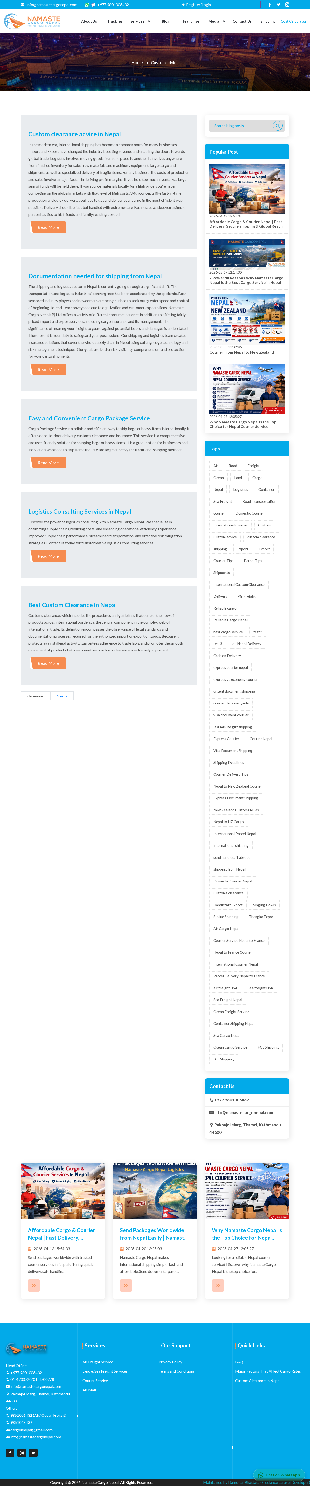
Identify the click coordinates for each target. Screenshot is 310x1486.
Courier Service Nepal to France (239, 940)
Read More (48, 227)
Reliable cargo (225, 608)
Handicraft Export (228, 905)
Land (238, 477)
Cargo (257, 477)
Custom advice (225, 537)
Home (137, 62)
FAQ (239, 1361)
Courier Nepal (261, 738)
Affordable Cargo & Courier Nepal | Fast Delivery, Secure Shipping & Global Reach (246, 223)
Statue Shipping (226, 916)
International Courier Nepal (235, 964)
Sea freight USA (260, 988)
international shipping (231, 845)
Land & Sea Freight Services (105, 1371)
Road (233, 466)
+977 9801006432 (113, 4)
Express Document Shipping (235, 798)
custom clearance (261, 537)
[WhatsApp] (88, 4)
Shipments (221, 572)
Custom (264, 525)
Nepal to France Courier (232, 952)
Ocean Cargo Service (230, 1047)
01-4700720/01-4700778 (32, 1379)
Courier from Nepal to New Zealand (241, 352)
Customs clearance (228, 893)
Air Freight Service (97, 1361)
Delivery (220, 596)
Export (264, 549)
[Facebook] (268, 4)
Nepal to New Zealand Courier (237, 786)
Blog (165, 21)
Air (215, 466)
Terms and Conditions (177, 1371)
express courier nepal (230, 667)
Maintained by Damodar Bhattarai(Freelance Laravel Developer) (256, 1482)
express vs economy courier (235, 679)
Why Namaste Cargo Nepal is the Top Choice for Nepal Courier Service (243, 424)
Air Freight (247, 596)
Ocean (218, 477)
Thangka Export (262, 916)
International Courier (230, 525)
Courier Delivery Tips (230, 774)
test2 (257, 632)
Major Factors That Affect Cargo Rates (268, 1371)
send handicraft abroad (231, 857)
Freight (254, 466)
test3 (217, 644)
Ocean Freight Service (231, 1011)
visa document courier (231, 715)
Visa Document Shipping (232, 750)
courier (219, 513)
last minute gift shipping (232, 727)
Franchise (191, 21)
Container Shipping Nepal (233, 1023)
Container (266, 489)
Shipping (267, 21)
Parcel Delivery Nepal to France (239, 976)
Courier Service (95, 1380)
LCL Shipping (223, 1059)
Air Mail (89, 1389)
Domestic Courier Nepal (232, 881)
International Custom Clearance (239, 584)
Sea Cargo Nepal (226, 1035)
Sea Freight (222, 501)
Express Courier (226, 738)
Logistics (240, 489)
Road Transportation (259, 501)
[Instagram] (285, 4)
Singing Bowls (264, 905)
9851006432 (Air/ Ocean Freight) (38, 1415)
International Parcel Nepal (234, 833)
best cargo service (228, 632)
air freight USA (225, 988)
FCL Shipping (268, 1047)
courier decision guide (231, 703)
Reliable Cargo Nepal (230, 620)
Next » (62, 696)
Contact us (242, 21)
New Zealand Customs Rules (236, 810)
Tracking (114, 21)
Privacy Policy (170, 1361)
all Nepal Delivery (246, 644)
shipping (220, 549)
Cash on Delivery (227, 655)
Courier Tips (223, 560)
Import (242, 549)
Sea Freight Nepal (227, 1000)
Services (137, 21)
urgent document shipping (234, 691)
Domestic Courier (249, 513)
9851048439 (21, 1422)
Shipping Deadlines (228, 762)
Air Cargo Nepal (226, 928)
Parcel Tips (253, 560)
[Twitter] (277, 4)
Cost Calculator (294, 21)
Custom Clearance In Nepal (257, 1380)
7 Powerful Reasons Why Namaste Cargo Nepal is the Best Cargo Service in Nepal (246, 280)
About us (89, 21)
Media (214, 21)
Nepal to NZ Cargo (228, 822)
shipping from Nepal (229, 869)
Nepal (218, 489)
